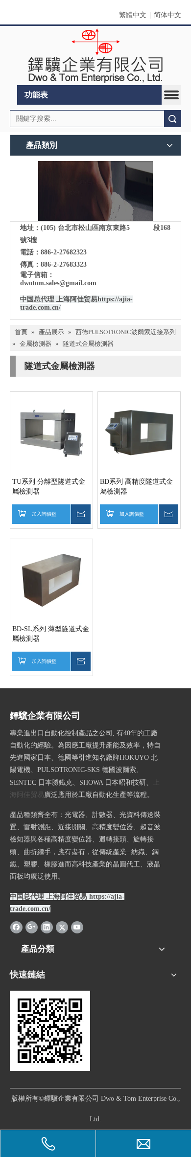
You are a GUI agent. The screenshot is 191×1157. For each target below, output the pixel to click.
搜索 (172, 119)
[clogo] (95, 55)
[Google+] (31, 927)
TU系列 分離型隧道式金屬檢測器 (48, 486)
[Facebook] (16, 927)
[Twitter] (62, 927)
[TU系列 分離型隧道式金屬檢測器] (51, 432)
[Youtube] (77, 927)
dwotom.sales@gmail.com (58, 283)
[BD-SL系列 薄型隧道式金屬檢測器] (51, 580)
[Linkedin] (47, 927)
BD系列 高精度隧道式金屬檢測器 (136, 486)
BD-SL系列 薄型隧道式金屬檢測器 (50, 633)
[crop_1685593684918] (95, 191)
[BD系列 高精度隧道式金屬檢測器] (139, 432)
